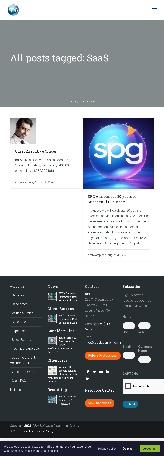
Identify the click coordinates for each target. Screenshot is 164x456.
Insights (15, 390)
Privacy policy (107, 448)
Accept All (149, 448)
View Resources (99, 403)
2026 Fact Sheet (23, 372)
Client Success (61, 308)
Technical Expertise (25, 348)
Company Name (144, 349)
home (72, 101)
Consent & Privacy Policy (35, 431)
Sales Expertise (22, 340)
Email (128, 346)
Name (129, 317)
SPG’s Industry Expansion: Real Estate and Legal (68, 297)
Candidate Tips (61, 330)
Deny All (128, 448)
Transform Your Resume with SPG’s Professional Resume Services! (62, 345)
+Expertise (17, 331)
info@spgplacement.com (103, 342)
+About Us (17, 286)
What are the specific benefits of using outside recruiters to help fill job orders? (62, 374)
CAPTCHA (130, 374)
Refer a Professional (102, 355)
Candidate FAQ (22, 322)
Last (141, 331)
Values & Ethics (22, 313)
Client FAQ (19, 381)
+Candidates (19, 304)
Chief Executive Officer (36, 151)
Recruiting (57, 389)
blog (82, 101)
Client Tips (57, 360)
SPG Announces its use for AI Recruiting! (68, 400)
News (53, 286)
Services (18, 295)
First (125, 331)
